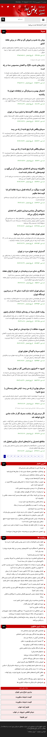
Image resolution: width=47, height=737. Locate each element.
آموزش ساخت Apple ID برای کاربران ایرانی (30, 662)
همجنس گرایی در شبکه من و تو (33, 638)
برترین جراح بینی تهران (23, 692)
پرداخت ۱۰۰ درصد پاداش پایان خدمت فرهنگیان (29, 669)
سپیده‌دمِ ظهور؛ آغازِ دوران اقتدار (33, 604)
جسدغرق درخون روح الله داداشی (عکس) (30, 679)
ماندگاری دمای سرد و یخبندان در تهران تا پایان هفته (23, 271)
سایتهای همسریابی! (37, 651)
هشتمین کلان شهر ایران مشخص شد (32, 631)
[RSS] (2, 6)
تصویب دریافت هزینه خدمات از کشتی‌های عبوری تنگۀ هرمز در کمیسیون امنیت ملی (24, 483)
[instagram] (19, 7)
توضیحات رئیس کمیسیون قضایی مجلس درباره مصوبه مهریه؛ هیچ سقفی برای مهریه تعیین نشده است (23, 520)
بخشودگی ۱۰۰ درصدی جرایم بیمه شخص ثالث (29, 488)
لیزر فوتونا (23, 717)
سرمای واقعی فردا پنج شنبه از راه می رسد (28, 129)
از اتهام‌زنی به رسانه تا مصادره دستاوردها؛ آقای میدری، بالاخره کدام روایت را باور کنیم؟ (23, 589)
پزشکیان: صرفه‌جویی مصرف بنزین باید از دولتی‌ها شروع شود (25, 471)
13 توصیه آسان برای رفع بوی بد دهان (32, 641)
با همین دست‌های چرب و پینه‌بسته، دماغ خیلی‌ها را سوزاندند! (24, 531)
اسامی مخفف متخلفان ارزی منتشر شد (31, 475)
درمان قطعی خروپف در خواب (23, 712)
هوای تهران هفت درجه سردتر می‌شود (29, 234)
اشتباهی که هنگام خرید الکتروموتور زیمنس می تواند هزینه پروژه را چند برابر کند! (23, 550)
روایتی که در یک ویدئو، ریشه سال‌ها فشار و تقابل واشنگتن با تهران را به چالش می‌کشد (22, 618)
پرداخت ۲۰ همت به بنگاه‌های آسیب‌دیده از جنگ (28, 505)
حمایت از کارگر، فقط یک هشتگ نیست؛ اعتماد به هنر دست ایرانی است (23, 526)
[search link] (3, 19)
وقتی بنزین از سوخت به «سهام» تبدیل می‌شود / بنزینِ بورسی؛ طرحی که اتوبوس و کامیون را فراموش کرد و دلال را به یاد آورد (22, 566)
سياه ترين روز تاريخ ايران (35, 509)
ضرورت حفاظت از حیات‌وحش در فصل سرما (27, 329)
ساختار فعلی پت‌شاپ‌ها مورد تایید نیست (31, 502)
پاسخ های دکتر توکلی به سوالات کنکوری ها (30, 682)
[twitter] (8, 6)
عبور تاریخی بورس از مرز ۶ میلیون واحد (31, 584)
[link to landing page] (34, 10)
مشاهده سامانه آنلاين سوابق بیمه (33, 644)
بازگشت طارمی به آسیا (36, 607)
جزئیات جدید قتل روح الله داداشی (33, 658)
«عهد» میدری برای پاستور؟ (35, 555)
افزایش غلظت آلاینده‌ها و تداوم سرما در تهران (26, 112)
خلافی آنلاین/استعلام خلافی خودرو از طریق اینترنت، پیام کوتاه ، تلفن (24, 674)
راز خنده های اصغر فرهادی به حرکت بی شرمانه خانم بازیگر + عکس (22, 665)
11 (38, 456)
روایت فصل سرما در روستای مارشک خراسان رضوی (24, 312)
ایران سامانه (31, 732)
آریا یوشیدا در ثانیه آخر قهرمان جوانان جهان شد (28, 492)
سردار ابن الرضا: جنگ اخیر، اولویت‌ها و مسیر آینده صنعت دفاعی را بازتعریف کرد (22, 496)
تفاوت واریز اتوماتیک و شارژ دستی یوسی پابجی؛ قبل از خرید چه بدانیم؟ (24, 543)
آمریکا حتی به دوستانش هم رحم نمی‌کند (31, 468)
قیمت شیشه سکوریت (23, 697)
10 (35, 456)
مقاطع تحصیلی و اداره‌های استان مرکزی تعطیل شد (24, 441)
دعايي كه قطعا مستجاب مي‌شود (33, 655)
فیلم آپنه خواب (23, 707)
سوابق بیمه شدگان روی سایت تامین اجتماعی (29, 634)
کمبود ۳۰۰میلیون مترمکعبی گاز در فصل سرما (26, 368)
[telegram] (14, 6)
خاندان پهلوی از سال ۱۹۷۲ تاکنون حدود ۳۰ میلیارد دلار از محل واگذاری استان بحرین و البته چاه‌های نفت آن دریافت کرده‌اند (24, 572)
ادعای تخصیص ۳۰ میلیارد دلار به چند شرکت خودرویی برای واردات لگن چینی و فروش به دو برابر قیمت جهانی (23, 513)
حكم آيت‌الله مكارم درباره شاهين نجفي (31, 648)
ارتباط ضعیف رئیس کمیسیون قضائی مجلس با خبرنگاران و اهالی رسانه (23, 595)
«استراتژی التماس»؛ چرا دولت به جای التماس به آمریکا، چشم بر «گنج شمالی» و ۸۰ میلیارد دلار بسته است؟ (23, 559)
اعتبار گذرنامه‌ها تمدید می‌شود (37, 25)
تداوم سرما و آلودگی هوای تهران (31, 351)
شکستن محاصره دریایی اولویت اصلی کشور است (28, 600)
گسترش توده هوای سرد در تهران (31, 251)
